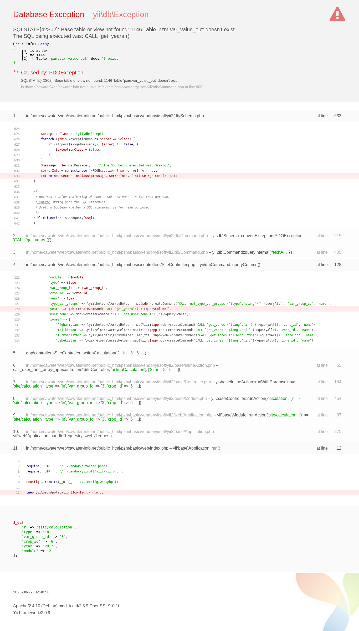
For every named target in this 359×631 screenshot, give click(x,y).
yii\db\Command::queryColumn (229, 264)
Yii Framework (26, 612)
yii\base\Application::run (195, 448)
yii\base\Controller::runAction (238, 398)
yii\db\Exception (121, 14)
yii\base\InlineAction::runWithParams (250, 382)
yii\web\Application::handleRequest (46, 436)
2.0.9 (45, 612)
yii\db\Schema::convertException (242, 235)
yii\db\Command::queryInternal (240, 252)
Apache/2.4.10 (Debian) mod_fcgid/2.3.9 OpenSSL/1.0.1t (66, 606)
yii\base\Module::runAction (241, 415)
